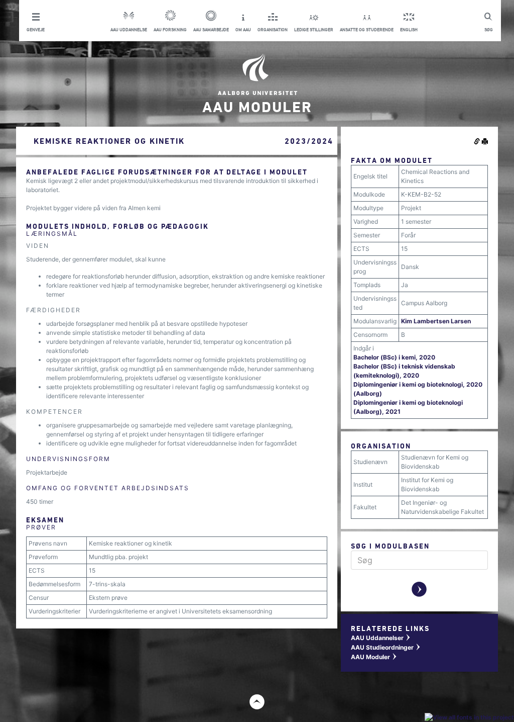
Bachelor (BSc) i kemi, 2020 (394, 357)
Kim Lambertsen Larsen (436, 321)
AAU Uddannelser (381, 638)
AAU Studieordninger (386, 647)
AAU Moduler (374, 657)
